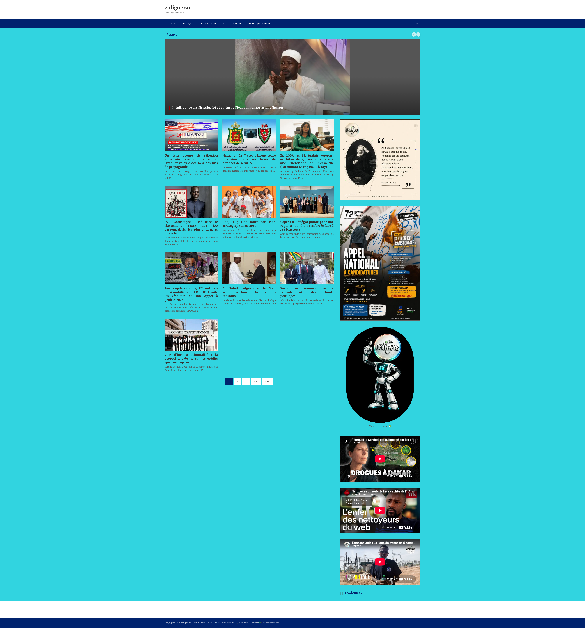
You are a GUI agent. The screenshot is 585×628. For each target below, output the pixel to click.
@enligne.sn (353, 592)
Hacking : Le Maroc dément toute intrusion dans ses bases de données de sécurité (249, 159)
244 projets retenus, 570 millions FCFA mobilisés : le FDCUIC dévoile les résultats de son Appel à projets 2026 (191, 294)
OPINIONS (237, 23)
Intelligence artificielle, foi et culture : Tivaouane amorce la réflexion (227, 107)
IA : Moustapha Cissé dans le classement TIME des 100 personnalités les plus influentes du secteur (191, 227)
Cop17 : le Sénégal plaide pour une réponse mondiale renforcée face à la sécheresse (307, 225)
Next (267, 381)
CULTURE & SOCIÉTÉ (207, 23)
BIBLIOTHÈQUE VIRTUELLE (259, 23)
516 (256, 381)
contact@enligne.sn (226, 622)
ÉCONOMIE (172, 23)
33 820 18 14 (243, 622)
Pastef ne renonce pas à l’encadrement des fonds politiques (307, 292)
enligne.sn (177, 8)
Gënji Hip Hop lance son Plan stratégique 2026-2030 (249, 224)
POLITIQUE (188, 23)
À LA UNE (172, 34)
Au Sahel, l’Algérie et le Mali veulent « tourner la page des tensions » (249, 292)
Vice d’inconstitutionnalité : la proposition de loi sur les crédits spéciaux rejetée (191, 358)
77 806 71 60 (254, 622)
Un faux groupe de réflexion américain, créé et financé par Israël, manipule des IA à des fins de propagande (191, 161)
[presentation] (414, 34)
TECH (224, 23)
